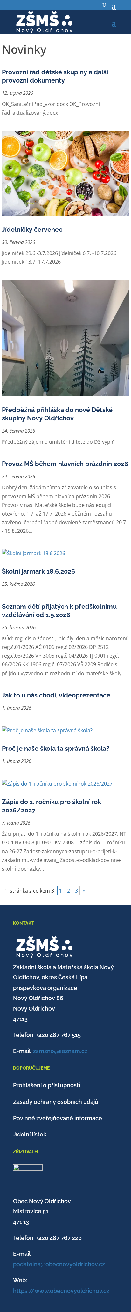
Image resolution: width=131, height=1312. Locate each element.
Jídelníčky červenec (32, 229)
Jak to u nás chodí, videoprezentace (56, 695)
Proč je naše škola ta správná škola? (55, 748)
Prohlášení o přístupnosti (46, 1085)
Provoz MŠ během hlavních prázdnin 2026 (65, 464)
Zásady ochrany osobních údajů (55, 1101)
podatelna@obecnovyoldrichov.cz (59, 1264)
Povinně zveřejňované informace (57, 1118)
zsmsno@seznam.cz (60, 1051)
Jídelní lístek (29, 1134)
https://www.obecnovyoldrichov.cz (61, 1290)
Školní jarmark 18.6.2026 (38, 571)
